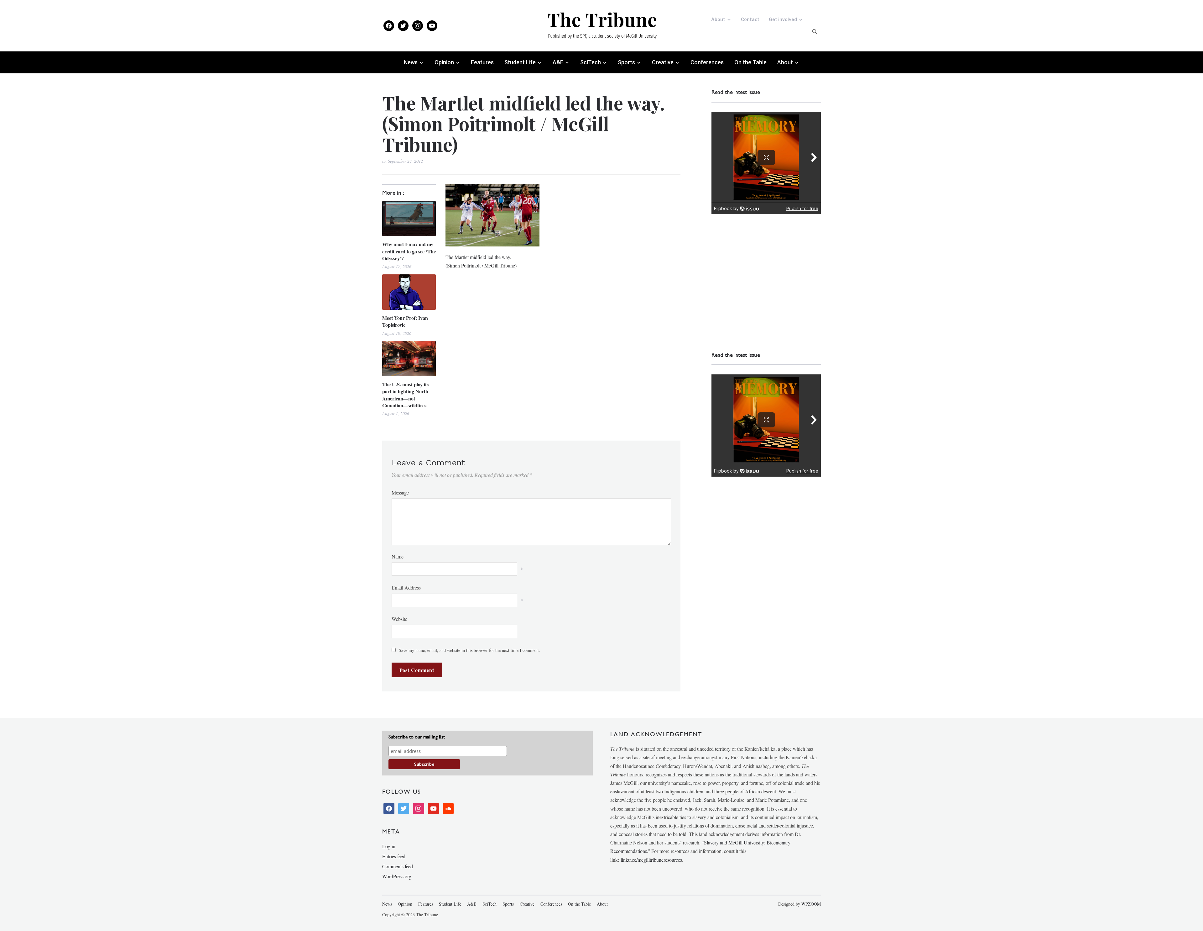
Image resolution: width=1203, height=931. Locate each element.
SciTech (590, 62)
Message (400, 492)
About (718, 19)
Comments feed (397, 866)
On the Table (750, 62)
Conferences (707, 62)
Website (399, 619)
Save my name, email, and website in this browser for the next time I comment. (469, 650)
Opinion (444, 62)
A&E (558, 62)
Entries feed (393, 856)
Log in (388, 846)
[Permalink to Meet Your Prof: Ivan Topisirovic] (409, 292)
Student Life (520, 62)
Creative (663, 62)
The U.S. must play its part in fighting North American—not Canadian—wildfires (405, 395)
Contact (750, 19)
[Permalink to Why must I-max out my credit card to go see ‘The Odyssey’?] (409, 218)
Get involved (783, 19)
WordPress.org (396, 876)
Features (482, 62)
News (411, 62)
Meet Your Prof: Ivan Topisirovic (405, 321)
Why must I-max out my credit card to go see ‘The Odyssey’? (409, 251)
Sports (626, 62)
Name (398, 556)
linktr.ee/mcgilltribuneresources (651, 859)
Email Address (406, 587)
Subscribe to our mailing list (416, 737)
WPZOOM (811, 904)
